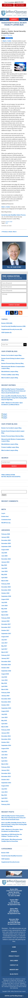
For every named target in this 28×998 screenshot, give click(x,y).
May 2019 (4, 574)
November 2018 (6, 590)
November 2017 (6, 627)
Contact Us (14, 965)
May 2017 (4, 646)
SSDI (6, 223)
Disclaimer (14, 960)
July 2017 (4, 639)
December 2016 (6, 661)
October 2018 (5, 593)
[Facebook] (8, 313)
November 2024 (6, 559)
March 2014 (4, 764)
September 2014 (6, 745)
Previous (4, 231)
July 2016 (4, 677)
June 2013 (4, 792)
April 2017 (4, 649)
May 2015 (4, 720)
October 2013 (5, 779)
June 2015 (4, 717)
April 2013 (4, 798)
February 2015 (5, 730)
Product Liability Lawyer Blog (10, 374)
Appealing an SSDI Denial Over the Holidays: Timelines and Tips (11, 835)
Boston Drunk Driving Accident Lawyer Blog (12, 359)
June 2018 (4, 605)
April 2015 (4, 723)
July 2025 (4, 552)
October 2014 (5, 742)
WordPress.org (5, 522)
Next (15, 231)
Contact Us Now (14, 305)
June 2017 (4, 643)
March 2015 (4, 726)
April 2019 (4, 577)
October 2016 (5, 667)
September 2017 (6, 633)
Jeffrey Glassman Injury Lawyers (18, 991)
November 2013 (6, 776)
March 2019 (4, 580)
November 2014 (6, 739)
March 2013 (4, 801)
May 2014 (4, 758)
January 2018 (5, 621)
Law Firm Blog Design (13, 995)
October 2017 (5, 630)
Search (25, 344)
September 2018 (6, 596)
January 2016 (5, 695)
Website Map (14, 969)
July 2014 (4, 751)
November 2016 (6, 664)
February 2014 (5, 767)
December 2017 (6, 624)
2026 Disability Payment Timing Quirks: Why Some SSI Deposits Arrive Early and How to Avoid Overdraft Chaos (13, 390)
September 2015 (6, 708)
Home (4, 19)
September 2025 (6, 546)
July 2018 (4, 602)
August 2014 (5, 748)
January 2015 (5, 733)
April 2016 (4, 686)
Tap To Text (20, 5)
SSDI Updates (6, 332)
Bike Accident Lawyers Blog (9, 377)
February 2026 (5, 534)
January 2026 (5, 537)
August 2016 (5, 674)
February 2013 (5, 804)
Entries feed (4, 516)
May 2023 (4, 565)
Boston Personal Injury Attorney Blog (12, 363)
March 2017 (4, 652)
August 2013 (5, 785)
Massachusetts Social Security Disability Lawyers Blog (14, 13)
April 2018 (4, 611)
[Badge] (14, 874)
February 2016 (5, 692)
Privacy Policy (14, 956)
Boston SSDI (9, 221)
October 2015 (5, 705)
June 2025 (4, 556)
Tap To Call (8, 5)
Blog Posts (14, 974)
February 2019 (5, 583)
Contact (14, 19)
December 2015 (6, 698)
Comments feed (6, 519)
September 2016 (6, 670)
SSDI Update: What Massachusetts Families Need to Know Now (11, 840)
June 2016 (4, 680)
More (23, 19)
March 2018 (4, 615)
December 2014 (6, 736)
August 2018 (5, 599)
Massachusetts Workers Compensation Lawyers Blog (13, 367)
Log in (3, 513)
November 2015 (6, 702)
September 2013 (6, 782)
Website (14, 951)
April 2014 (4, 761)
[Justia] (16, 313)
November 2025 (6, 543)
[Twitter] (12, 313)
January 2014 (5, 770)
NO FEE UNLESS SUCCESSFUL (11, 475)
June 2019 (4, 571)
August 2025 (5, 549)
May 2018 (4, 608)
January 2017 (5, 658)
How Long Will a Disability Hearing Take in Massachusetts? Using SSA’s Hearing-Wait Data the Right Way (14, 397)
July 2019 (4, 568)
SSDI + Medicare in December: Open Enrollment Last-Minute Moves (12, 403)
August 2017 (5, 636)
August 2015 (5, 711)
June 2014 (4, 754)
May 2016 (4, 683)
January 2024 (5, 562)
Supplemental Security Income (11, 329)
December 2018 (6, 587)
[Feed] (20, 313)
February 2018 (5, 618)
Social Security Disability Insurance (13, 326)
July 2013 (4, 789)
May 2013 (4, 795)
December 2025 (6, 540)
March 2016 (4, 689)
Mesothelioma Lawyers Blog (9, 371)
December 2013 (6, 773)
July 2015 (4, 714)
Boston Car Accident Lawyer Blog (11, 355)
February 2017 (5, 655)
